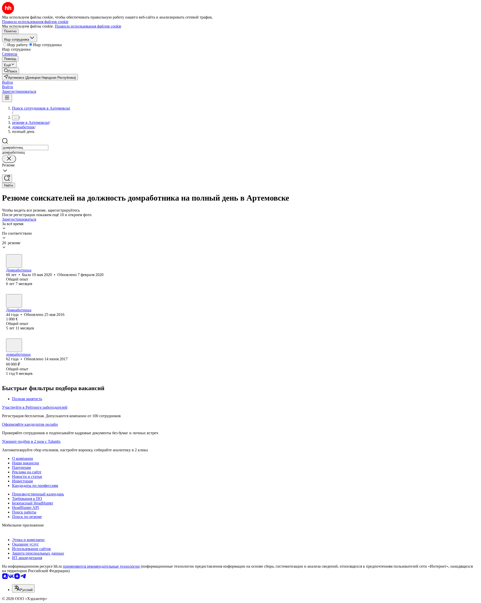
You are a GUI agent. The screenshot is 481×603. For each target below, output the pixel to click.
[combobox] (25, 147)
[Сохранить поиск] (7, 179)
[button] (7, 82)
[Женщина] (14, 261)
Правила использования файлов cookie (88, 26)
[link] (10, 71)
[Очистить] (9, 159)
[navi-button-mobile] (7, 98)
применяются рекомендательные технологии (101, 566)
